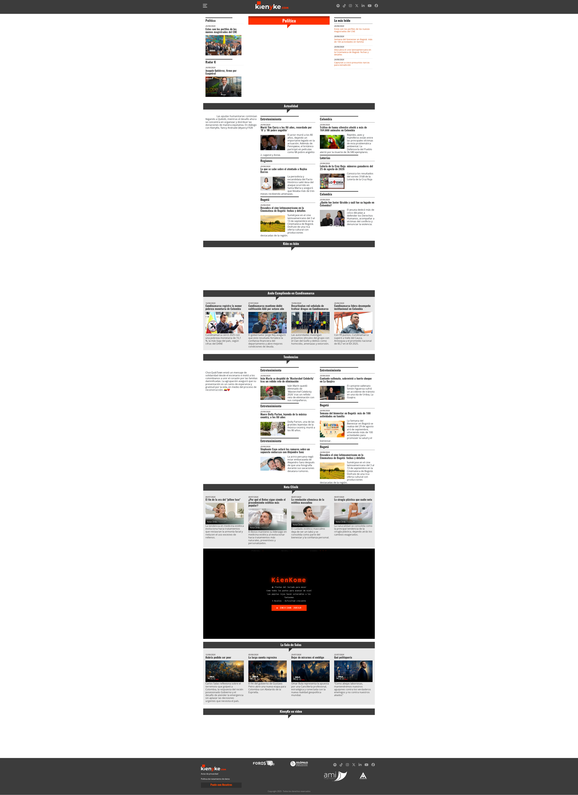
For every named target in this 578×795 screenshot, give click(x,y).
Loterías (325, 158)
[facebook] (376, 6)
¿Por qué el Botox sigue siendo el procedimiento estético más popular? (267, 503)
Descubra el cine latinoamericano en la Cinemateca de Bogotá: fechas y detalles (352, 52)
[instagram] (350, 6)
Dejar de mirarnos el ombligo (307, 657)
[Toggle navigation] (205, 6)
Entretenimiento (270, 119)
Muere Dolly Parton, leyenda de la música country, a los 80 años (283, 416)
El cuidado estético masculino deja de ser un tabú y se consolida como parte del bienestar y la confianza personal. (310, 533)
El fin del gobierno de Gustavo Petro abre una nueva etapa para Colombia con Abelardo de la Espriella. (267, 688)
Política (210, 20)
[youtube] (369, 6)
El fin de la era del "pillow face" (222, 500)
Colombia (326, 119)
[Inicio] (272, 5)
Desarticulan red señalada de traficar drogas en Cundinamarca (309, 307)
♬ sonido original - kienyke (230, 129)
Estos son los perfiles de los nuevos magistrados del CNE (221, 31)
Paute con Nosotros (221, 785)
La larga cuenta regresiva (262, 657)
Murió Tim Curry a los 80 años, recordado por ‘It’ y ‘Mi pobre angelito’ (286, 129)
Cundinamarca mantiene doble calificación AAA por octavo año (266, 307)
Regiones (266, 161)
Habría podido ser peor (218, 657)
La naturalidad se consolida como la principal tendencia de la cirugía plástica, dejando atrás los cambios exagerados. (353, 530)
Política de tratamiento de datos (215, 779)
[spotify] (338, 6)
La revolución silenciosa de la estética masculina (307, 501)
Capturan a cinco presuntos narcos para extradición (352, 63)
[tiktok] (344, 6)
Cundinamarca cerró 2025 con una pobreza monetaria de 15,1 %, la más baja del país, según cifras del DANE (223, 339)
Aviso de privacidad (209, 774)
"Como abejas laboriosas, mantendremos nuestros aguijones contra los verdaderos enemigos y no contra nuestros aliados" (352, 689)
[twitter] (356, 6)
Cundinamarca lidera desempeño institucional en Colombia (352, 307)
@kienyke (210, 116)
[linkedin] (363, 6)
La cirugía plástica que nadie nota (353, 500)
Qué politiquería (343, 657)
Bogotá (264, 199)
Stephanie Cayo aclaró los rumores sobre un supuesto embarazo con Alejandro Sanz (285, 451)
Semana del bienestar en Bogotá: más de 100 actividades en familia (353, 40)
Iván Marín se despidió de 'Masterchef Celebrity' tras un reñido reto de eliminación (287, 380)
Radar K (210, 62)
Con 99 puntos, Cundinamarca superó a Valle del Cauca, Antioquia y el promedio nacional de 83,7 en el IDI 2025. (353, 339)
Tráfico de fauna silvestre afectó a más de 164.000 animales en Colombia (343, 129)
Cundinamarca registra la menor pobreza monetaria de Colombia (223, 307)
